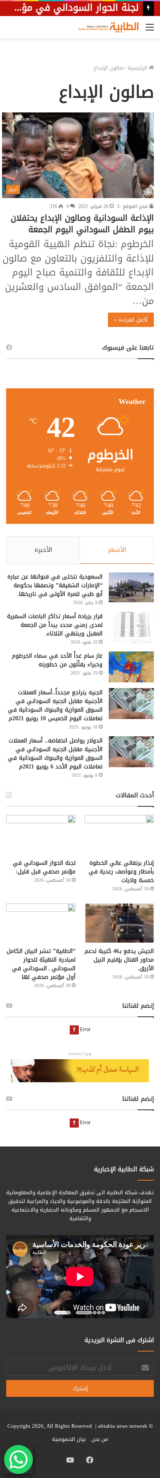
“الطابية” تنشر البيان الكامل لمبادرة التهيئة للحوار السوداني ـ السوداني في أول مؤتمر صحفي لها (41, 964)
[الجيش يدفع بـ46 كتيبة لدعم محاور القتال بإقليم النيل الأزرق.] (119, 923)
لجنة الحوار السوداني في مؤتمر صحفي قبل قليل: (44, 867)
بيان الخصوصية (69, 1439)
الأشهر (117, 550)
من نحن (99, 1439)
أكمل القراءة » (131, 320)
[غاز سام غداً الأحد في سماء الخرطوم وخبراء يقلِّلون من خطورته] (131, 666)
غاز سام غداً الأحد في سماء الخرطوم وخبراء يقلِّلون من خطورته (57, 660)
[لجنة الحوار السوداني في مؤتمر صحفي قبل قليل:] (40, 834)
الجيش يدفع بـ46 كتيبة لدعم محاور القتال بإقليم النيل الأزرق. (119, 960)
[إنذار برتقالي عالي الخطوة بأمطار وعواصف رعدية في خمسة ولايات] (119, 834)
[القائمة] (150, 30)
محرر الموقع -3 (132, 206)
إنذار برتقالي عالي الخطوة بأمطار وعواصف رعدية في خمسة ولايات (121, 871)
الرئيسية (138, 68)
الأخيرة (43, 550)
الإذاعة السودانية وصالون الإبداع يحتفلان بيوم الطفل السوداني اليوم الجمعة (82, 223)
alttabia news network (122, 1426)
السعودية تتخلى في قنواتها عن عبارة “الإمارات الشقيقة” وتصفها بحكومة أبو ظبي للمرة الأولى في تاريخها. (55, 585)
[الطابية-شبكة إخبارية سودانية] (106, 27)
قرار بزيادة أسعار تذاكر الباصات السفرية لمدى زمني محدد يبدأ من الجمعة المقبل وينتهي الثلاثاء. (55, 625)
